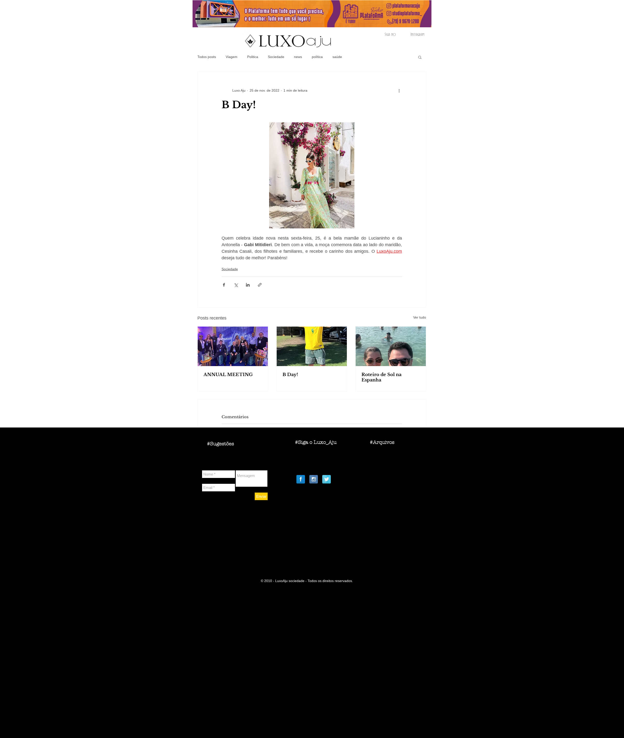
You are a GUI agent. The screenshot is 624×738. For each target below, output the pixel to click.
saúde (337, 57)
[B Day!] (312, 346)
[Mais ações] (399, 90)
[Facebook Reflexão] (300, 479)
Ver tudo (419, 317)
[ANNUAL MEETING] (233, 346)
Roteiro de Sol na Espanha (381, 377)
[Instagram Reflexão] (313, 479)
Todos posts (206, 57)
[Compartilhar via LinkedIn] (247, 284)
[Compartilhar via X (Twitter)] (236, 284)
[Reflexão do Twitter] (326, 479)
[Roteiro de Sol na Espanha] (391, 346)
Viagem (231, 57)
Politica (252, 57)
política (317, 57)
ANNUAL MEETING (228, 374)
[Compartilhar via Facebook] (224, 284)
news (298, 57)
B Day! (290, 374)
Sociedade (276, 57)
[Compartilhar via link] (259, 284)
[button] (420, 57)
